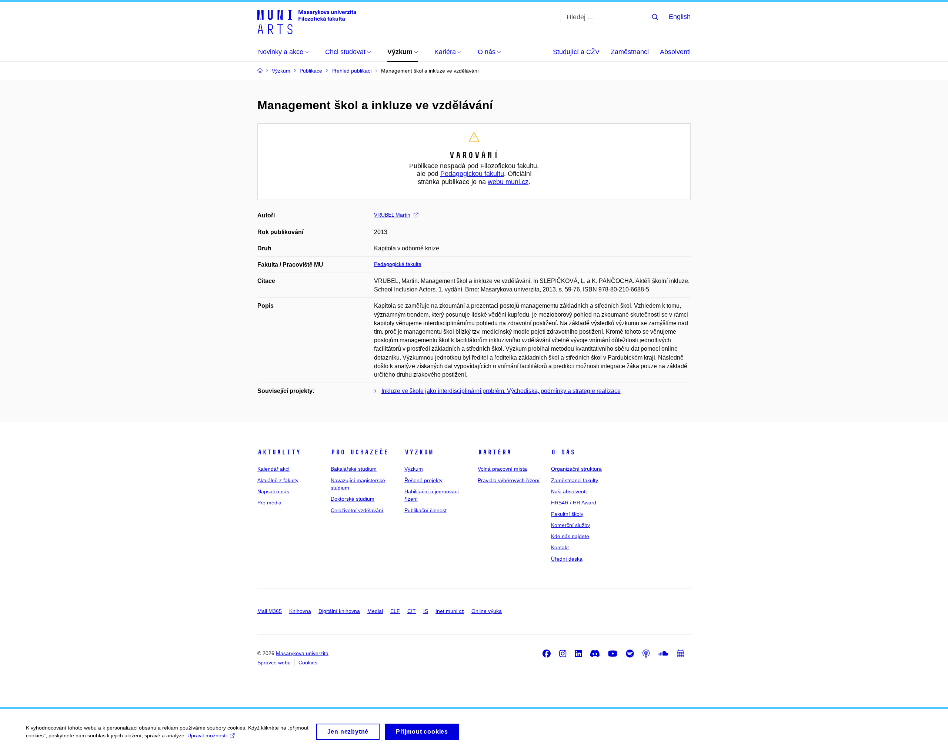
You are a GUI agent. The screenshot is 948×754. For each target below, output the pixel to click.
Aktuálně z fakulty (277, 480)
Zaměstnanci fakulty (574, 480)
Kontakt (560, 547)
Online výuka (486, 611)
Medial (375, 611)
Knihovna (300, 611)
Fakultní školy (567, 514)
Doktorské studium (352, 499)
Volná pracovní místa (502, 469)
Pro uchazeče (359, 452)
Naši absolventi (569, 491)
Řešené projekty (423, 480)
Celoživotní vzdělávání (357, 510)
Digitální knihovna (339, 611)
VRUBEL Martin (392, 215)
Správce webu (274, 662)
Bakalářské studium (354, 469)
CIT (411, 611)
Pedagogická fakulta (397, 264)
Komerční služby (570, 525)
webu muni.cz (508, 182)
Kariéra (494, 452)
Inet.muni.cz (449, 611)
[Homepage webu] (306, 21)
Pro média (269, 503)
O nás (563, 452)
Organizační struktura (576, 469)
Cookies (307, 662)
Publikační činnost (425, 510)
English (680, 16)
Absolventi (675, 52)
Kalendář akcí (273, 469)
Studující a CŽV (576, 52)
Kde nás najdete (570, 536)
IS (425, 611)
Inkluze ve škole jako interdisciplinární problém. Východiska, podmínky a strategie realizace (501, 391)
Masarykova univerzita (302, 653)
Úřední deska (567, 559)
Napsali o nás (273, 491)
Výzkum (418, 452)
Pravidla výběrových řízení (509, 480)
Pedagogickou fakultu (472, 173)
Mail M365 (269, 611)
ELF (395, 611)
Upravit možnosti (207, 735)
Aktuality (279, 452)
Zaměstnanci (630, 52)
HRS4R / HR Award (573, 503)
